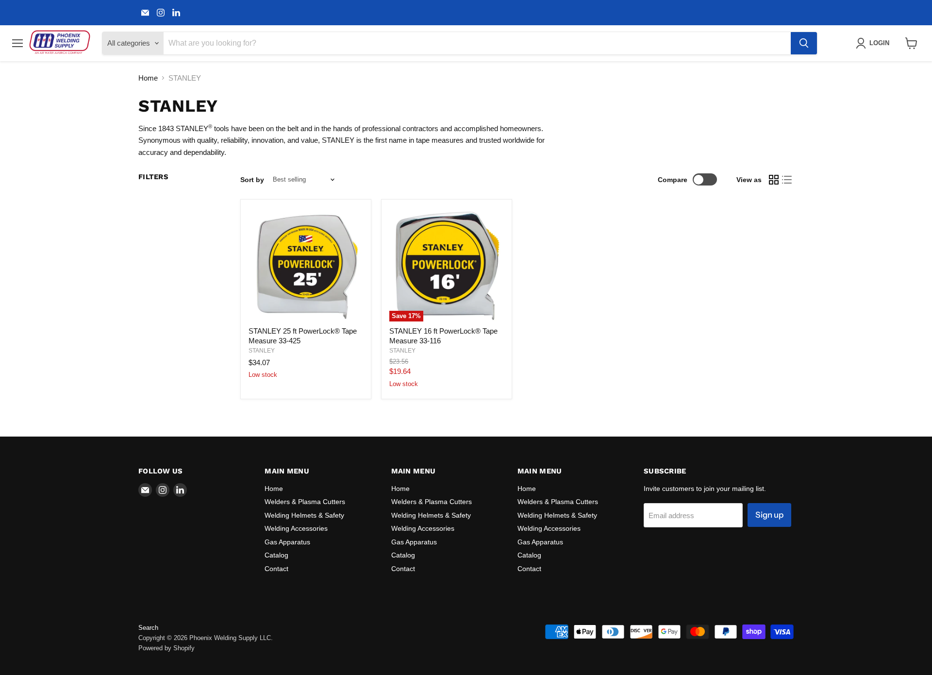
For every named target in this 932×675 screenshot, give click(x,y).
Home (148, 78)
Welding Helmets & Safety (304, 515)
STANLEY (262, 350)
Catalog (276, 555)
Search (148, 627)
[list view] (787, 179)
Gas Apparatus (287, 542)
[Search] (804, 43)
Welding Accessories (296, 528)
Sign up (769, 515)
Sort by (252, 180)
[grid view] (774, 179)
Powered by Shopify (166, 648)
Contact (276, 569)
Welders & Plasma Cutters (305, 502)
